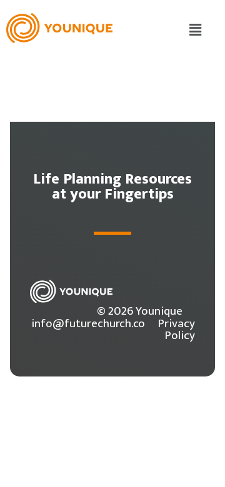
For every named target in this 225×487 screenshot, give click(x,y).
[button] (195, 30)
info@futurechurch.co (88, 323)
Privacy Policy (176, 329)
